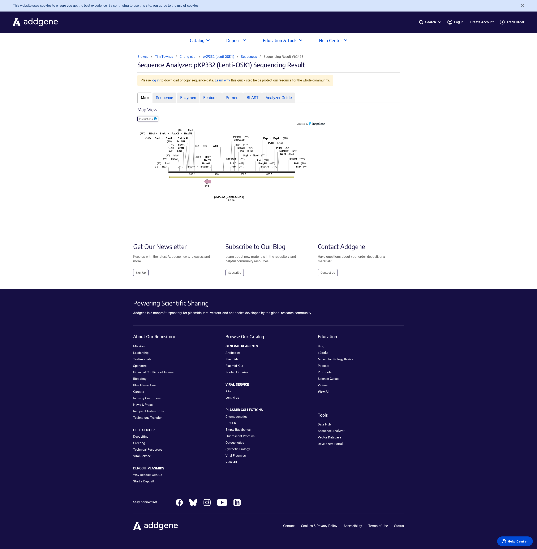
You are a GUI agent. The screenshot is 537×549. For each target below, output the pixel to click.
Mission (139, 346)
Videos (323, 385)
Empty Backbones (238, 430)
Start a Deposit (143, 481)
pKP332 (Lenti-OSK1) (219, 57)
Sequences (249, 57)
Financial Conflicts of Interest (154, 372)
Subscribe (234, 272)
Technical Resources (147, 449)
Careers (138, 392)
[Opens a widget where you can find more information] (515, 541)
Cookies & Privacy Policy (319, 526)
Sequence (164, 97)
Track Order (515, 22)
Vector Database (329, 437)
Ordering (139, 443)
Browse (142, 57)
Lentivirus (232, 398)
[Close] (521, 5)
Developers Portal (330, 444)
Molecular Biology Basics (335, 359)
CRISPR (230, 423)
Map (145, 97)
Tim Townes (164, 57)
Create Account (482, 22)
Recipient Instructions (148, 411)
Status (399, 526)
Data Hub (324, 424)
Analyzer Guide (279, 97)
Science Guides (328, 379)
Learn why (222, 80)
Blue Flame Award (145, 385)
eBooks (323, 353)
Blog (321, 346)
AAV (228, 391)
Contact (289, 526)
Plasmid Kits (234, 366)
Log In (459, 22)
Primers (233, 97)
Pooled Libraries (236, 372)
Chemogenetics (236, 417)
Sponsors (140, 366)
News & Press (143, 405)
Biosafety (139, 379)
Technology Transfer (147, 418)
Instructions (146, 119)
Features (211, 97)
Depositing (140, 436)
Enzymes (188, 97)
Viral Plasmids (235, 456)
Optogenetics (234, 443)
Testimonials (142, 359)
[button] (430, 22)
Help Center (330, 40)
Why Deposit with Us (147, 475)
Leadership (141, 353)
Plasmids (232, 359)
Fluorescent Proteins (240, 436)
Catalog (197, 40)
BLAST (252, 97)
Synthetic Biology (237, 449)
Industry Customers (147, 398)
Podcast (323, 366)
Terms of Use (378, 526)
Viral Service (142, 456)
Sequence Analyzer (331, 431)
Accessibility (353, 526)
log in (155, 80)
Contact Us (328, 272)
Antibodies (233, 353)
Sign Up (141, 272)
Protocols (325, 372)
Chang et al (188, 57)
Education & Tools (280, 40)
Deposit (233, 40)
